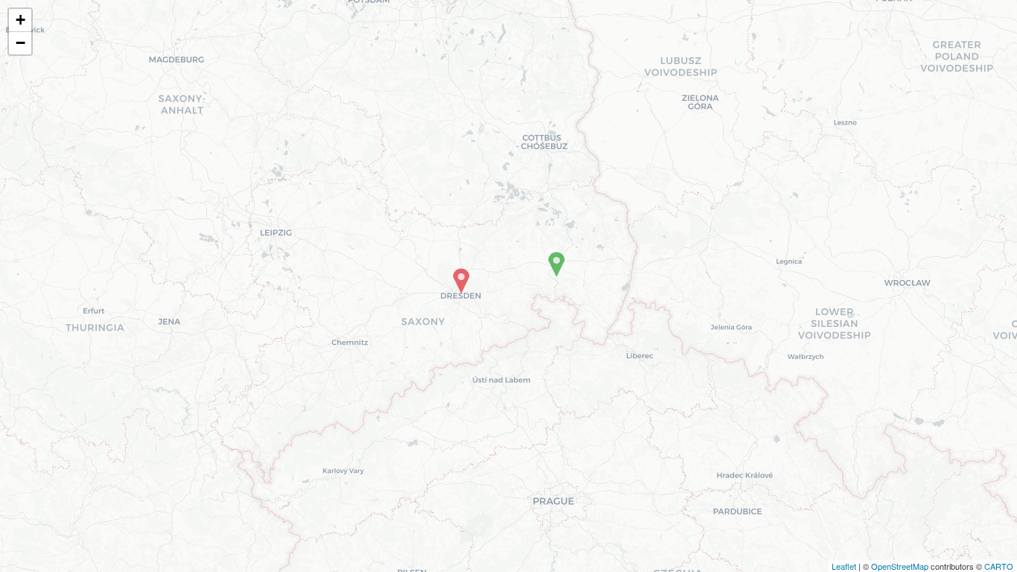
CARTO (998, 566)
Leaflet (844, 566)
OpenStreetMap (899, 566)
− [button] (20, 43)
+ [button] (20, 19)
